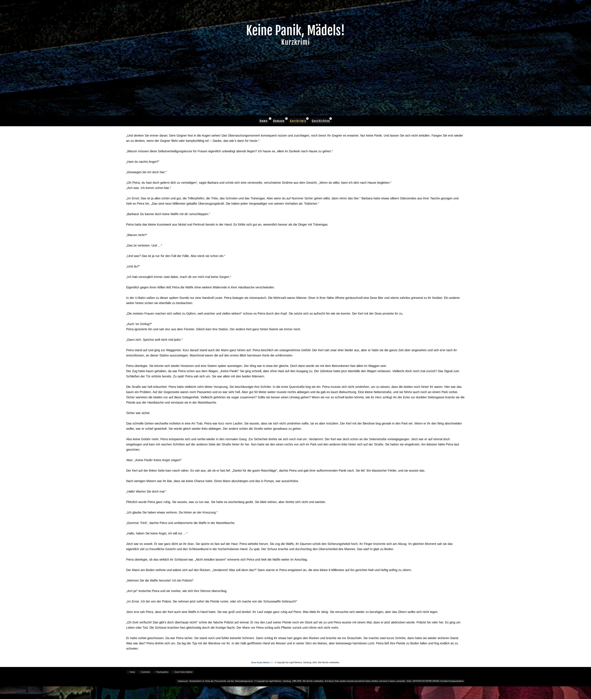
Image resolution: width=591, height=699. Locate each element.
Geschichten (321, 121)
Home (264, 121)
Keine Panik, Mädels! (183, 672)
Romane (279, 121)
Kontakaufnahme (456, 681)
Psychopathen (162, 672)
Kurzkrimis (298, 121)
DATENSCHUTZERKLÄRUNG (426, 681)
